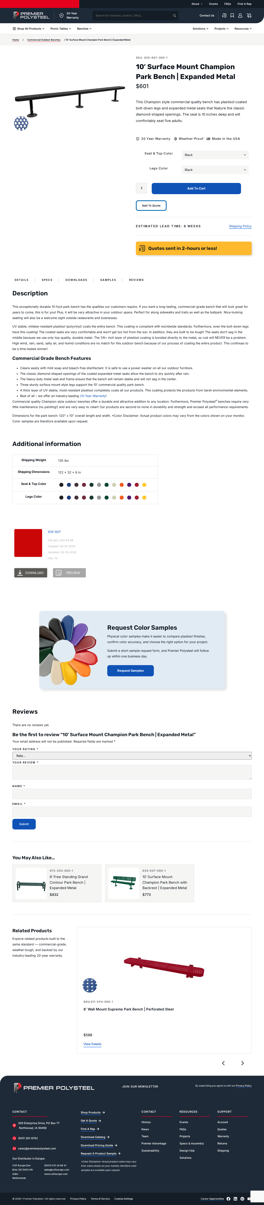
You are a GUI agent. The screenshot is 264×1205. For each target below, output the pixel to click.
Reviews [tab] (136, 279)
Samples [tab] (108, 279)
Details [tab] (22, 279)
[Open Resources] (251, 28)
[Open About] (201, 4)
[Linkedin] (235, 1198)
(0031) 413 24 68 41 (55, 1165)
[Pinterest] (242, 1198)
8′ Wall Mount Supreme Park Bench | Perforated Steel (128, 1009)
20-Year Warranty (93, 396)
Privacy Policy (244, 1085)
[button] (223, 1063)
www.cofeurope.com (56, 1173)
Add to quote (151, 205)
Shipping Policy (240, 226)
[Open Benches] (90, 28)
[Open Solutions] (207, 28)
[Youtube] (249, 1198)
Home (15, 40)
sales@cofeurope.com (56, 1169)
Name (18, 786)
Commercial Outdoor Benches (43, 40)
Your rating (25, 749)
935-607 (54, 532)
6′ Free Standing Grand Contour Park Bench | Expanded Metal (69, 882)
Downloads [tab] (76, 279)
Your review (25, 762)
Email (19, 803)
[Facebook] (228, 1198)
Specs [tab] (47, 279)
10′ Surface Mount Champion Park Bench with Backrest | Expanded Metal (164, 882)
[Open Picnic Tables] (70, 28)
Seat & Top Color (159, 153)
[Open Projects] (227, 28)
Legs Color (159, 168)
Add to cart (196, 188)
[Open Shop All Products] (43, 28)
